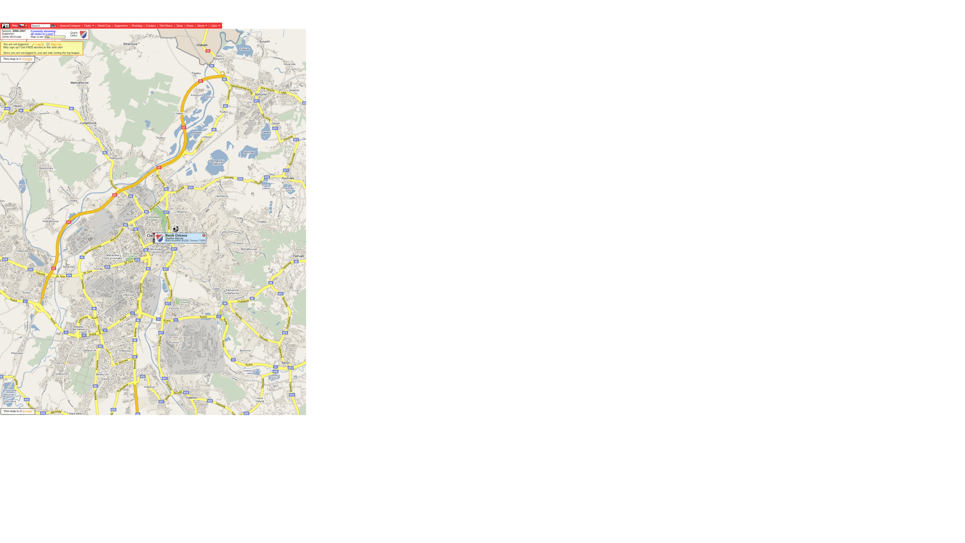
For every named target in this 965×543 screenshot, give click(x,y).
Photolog (137, 25)
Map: (15, 25)
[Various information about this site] (205, 25)
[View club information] (92, 25)
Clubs (87, 25)
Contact (151, 25)
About (200, 25)
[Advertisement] (91, 11)
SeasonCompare (70, 25)
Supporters (121, 25)
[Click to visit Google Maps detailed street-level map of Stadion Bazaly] (154, 237)
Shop (179, 25)
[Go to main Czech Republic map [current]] (18, 25)
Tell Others (166, 25)
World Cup (104, 25)
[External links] (218, 25)
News (190, 25)
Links (214, 25)
